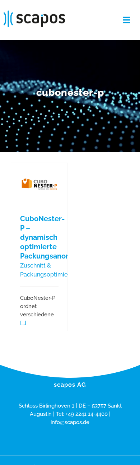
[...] (23, 323)
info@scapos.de (70, 422)
